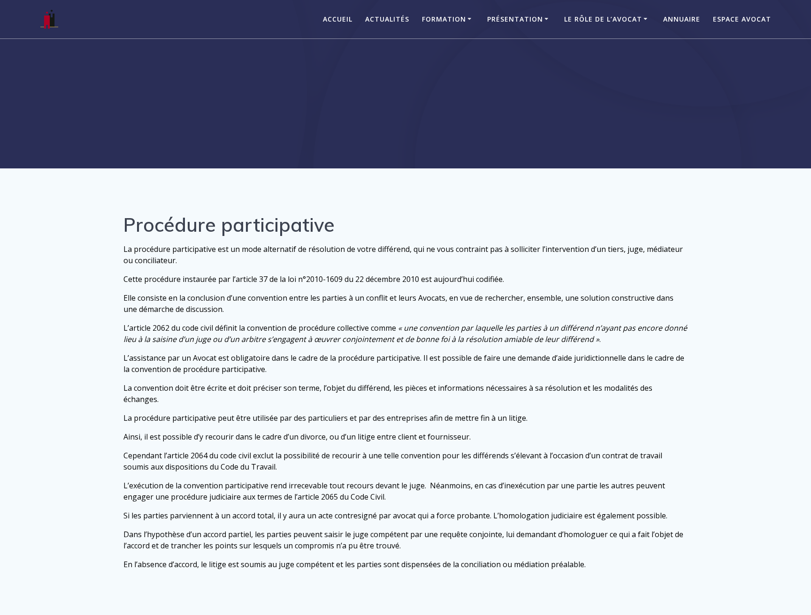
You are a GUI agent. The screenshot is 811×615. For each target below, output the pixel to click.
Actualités (387, 19)
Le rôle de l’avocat (603, 19)
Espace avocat (742, 19)
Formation (444, 19)
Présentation (515, 19)
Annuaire (681, 19)
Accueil (337, 19)
